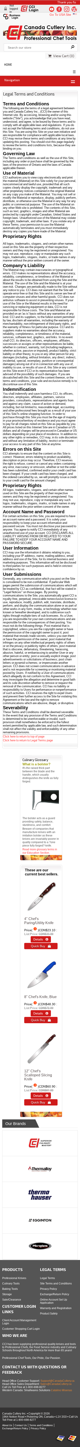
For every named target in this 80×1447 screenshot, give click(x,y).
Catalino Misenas (61, 1390)
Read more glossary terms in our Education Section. (39, 851)
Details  (40, 939)
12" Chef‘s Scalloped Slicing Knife (38, 1075)
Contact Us (21, 1425)
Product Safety (49, 1313)
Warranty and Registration (56, 1308)
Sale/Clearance (11, 1299)
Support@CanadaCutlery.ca (57, 1380)
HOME (8, 64)
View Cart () (62, 56)
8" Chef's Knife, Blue (40, 997)
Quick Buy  (41, 946)
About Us (7, 1425)
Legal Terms (47, 1278)
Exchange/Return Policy (54, 1294)
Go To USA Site (61, 14)
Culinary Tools (11, 1283)
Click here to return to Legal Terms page (28, 740)
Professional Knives (14, 1278)
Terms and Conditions (41, 1425)
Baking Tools (10, 1288)
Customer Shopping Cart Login (21, 1328)
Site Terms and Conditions (56, 1283)
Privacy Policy (48, 1288)
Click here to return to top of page (23, 736)
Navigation (12, 80)
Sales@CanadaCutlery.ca (56, 1384)
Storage (7, 1294)
